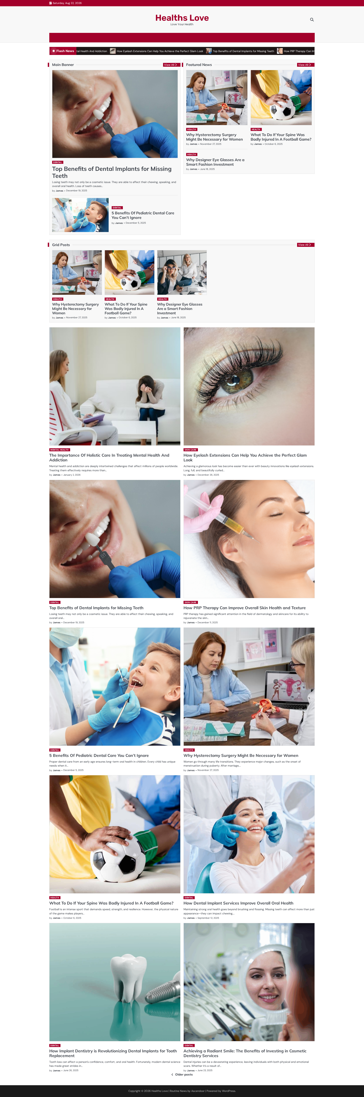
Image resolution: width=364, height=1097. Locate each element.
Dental (57, 162)
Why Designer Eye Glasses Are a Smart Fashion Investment (215, 162)
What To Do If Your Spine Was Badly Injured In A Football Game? (281, 137)
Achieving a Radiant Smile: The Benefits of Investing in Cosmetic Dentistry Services (245, 1053)
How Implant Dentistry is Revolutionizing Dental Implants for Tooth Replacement (113, 1053)
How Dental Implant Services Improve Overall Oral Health (238, 903)
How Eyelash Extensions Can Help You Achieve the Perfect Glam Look (118, 51)
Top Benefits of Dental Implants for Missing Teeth (201, 51)
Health (191, 129)
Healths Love (182, 18)
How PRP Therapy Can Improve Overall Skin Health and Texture (281, 51)
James (59, 190)
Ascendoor (198, 1091)
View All (169, 65)
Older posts (184, 1074)
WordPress (228, 1091)
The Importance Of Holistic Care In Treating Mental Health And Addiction (109, 457)
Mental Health (59, 449)
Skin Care (190, 449)
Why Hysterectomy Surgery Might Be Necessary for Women (214, 137)
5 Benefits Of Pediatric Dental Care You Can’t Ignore (143, 215)
